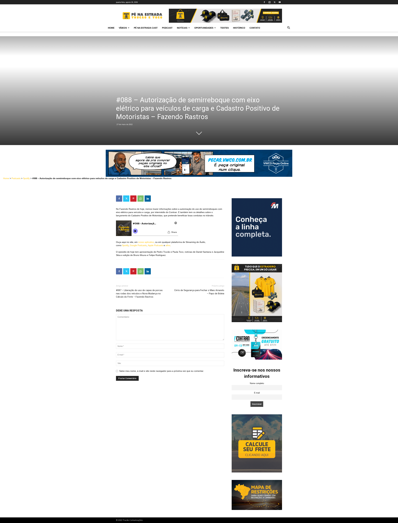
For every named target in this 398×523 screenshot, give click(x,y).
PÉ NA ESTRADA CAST (146, 28)
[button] (288, 28)
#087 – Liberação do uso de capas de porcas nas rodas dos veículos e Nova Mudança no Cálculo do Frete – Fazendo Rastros (139, 293)
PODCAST (167, 28)
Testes (224, 28)
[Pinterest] (133, 198)
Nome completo (257, 383)
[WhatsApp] (140, 198)
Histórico (239, 28)
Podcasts (16, 178)
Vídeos (123, 28)
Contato (255, 28)
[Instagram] (269, 2)
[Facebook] (264, 2)
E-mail (257, 393)
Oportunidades (203, 28)
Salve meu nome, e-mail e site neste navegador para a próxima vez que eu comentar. (161, 371)
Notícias (182, 28)
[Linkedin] (148, 198)
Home (111, 28)
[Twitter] (274, 2)
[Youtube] (279, 2)
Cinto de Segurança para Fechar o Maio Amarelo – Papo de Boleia (199, 292)
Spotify (26, 178)
